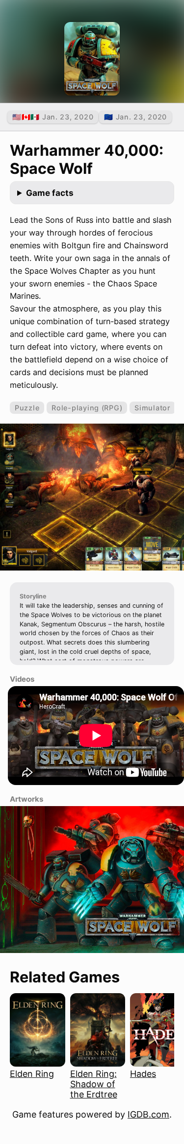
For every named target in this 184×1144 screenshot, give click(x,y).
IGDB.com (148, 1114)
